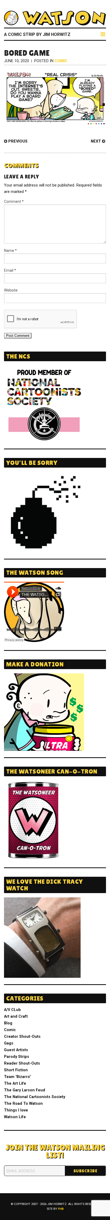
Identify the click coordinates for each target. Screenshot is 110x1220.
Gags (8, 1043)
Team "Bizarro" (17, 1077)
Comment (14, 201)
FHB (61, 1209)
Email (10, 270)
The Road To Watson (23, 1103)
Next (96, 141)
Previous (17, 141)
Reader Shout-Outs (22, 1063)
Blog (8, 1023)
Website (11, 290)
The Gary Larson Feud (24, 1090)
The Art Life (15, 1083)
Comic (60, 61)
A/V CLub (12, 1010)
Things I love (16, 1110)
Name (10, 250)
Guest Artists (16, 1050)
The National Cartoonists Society (34, 1097)
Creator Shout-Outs (22, 1036)
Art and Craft (16, 1016)
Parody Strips (16, 1056)
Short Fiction (16, 1070)
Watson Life (15, 1117)
